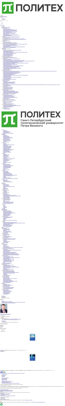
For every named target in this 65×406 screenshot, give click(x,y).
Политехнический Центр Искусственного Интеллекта (10, 64)
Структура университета (6, 185)
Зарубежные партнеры (6, 277)
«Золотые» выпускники (6, 169)
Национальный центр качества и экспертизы (9, 63)
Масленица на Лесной (6, 251)
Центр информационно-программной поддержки (9, 67)
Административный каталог (7, 199)
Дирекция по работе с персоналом (7, 51)
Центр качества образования (7, 76)
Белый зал (4, 245)
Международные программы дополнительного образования (11, 272)
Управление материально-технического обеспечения (10, 57)
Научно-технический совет (6, 231)
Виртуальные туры (5, 189)
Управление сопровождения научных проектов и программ (11, 66)
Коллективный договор (6, 201)
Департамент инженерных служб (7, 95)
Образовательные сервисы (6, 284)
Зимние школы (5, 274)
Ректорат (4, 49)
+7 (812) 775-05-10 (2, 398)
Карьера (4, 152)
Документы (4, 161)
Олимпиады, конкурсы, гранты (7, 213)
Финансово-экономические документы (8, 202)
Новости (4, 204)
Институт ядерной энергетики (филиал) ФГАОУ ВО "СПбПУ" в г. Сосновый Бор (13, 38)
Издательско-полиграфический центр (6, 382)
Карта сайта (23, 373)
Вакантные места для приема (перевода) (8, 223)
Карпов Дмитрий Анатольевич (5, 314)
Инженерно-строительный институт (8, 29)
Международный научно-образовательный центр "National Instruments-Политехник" (14, 46)
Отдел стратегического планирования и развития (9, 53)
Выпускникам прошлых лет (6, 164)
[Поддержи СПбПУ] (1, 405)
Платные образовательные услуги (7, 137)
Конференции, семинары (6, 234)
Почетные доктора (5, 188)
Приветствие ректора (6, 184)
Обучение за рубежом (6, 150)
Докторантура (5, 157)
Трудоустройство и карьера (6, 293)
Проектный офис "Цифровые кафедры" (8, 74)
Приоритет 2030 (2, 25)
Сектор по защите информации (7, 102)
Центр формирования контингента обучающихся (9, 79)
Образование (3, 208)
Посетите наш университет (6, 282)
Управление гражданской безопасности (8, 103)
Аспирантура (5, 218)
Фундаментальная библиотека (7, 162)
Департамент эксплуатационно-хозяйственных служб (10, 97)
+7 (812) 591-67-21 (4, 321)
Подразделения (4, 19)
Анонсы (4, 205)
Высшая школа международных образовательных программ (11, 37)
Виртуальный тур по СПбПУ (7, 140)
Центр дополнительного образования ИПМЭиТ (9, 44)
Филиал (4, 219)
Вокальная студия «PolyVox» (7, 259)
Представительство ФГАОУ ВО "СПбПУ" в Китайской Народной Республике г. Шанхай (14, 39)
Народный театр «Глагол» (6, 256)
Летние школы (5, 273)
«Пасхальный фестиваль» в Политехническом (9, 252)
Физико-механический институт (7, 35)
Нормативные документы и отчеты (7, 285)
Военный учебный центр (6, 40)
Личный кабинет (5, 145)
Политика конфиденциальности (4, 389)
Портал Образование (4, 209)
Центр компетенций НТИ (6, 194)
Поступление (5, 135)
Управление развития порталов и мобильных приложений (10, 92)
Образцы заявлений (5, 242)
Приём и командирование (6, 267)
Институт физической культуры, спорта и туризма (9, 32)
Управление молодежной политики (7, 55)
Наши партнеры (5, 180)
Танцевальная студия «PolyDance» (7, 261)
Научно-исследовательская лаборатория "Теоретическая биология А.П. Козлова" (13, 60)
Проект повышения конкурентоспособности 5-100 (9, 195)
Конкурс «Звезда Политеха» (7, 250)
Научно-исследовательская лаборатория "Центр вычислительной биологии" (13, 61)
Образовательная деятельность (7, 210)
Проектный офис (5, 81)
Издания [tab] (3, 330)
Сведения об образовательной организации (8, 186)
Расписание (4, 143)
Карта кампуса (4, 27)
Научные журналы (5, 232)
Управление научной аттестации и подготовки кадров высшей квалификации (13, 65)
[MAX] (0, 372)
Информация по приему (6, 136)
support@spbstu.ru (2, 397)
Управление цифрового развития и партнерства (9, 93)
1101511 (1, 327)
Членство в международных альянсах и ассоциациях (10, 278)
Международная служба (6, 80)
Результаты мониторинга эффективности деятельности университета (11, 383)
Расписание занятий (6, 155)
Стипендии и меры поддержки (7, 146)
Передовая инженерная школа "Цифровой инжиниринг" (10, 34)
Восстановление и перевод (6, 224)
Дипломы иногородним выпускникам (8, 165)
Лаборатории (5, 230)
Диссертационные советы (6, 241)
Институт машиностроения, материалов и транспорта (10, 31)
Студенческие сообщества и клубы (7, 288)
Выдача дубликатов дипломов (7, 166)
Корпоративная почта (6, 132)
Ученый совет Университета (14, 319)
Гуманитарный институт (6, 28)
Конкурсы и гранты (4, 379)
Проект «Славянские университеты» (8, 280)
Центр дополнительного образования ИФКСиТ (9, 47)
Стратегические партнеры (6, 197)
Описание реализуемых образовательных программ (10, 222)
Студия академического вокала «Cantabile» (8, 260)
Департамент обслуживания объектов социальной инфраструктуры (12, 105)
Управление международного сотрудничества (9, 83)
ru (0, 21)
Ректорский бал (5, 249)
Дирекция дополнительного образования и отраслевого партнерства (12, 72)
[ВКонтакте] (1, 372)
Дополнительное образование (7, 147)
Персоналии (3, 297)
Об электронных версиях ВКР (7, 226)
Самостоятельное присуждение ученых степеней (9, 238)
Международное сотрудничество (6, 263)
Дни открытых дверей (6, 138)
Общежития (4, 141)
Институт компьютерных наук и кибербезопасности (10, 30)
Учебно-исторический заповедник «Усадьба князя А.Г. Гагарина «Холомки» (13, 247)
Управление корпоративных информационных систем (10, 91)
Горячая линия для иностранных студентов (8, 144)
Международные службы (6, 265)
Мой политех (5, 130)
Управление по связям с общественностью (8, 99)
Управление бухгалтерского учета (7, 88)
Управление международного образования (8, 82)
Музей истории (5, 244)
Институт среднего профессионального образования (10, 42)
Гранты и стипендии (6, 275)
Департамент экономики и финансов (8, 87)
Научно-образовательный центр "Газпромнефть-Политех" (10, 62)
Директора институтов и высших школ (7, 301)
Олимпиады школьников (6, 139)
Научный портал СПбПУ (5, 227)
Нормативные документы (6, 214)
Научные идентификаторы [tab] (4, 323)
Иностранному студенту (6, 148)
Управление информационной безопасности (9, 90)
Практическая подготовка (6, 151)
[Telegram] (2, 372)
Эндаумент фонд (5, 168)
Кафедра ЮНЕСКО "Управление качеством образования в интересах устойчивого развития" (15, 52)
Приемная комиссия (4, 374)
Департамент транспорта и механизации (8, 96)
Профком (4, 176)
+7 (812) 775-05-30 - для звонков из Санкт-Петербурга (5, 394)
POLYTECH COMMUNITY (6, 167)
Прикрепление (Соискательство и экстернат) (9, 239)
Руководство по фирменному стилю (8, 175)
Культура (3, 243)
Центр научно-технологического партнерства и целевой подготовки (12, 68)
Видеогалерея (5, 207)
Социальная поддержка (6, 292)
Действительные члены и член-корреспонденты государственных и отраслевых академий (13, 302)
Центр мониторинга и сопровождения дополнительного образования (12, 77)
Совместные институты (6, 215)
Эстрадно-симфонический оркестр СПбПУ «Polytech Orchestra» (11, 257)
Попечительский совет (6, 108)
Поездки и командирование (6, 290)
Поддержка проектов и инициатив (7, 291)
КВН (4, 262)
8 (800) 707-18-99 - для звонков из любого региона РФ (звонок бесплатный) (7, 395)
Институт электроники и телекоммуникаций (9, 33)
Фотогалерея (5, 206)
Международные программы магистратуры (8, 271)
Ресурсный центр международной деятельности (9, 266)
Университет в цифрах (6, 196)
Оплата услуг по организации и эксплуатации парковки (10, 178)
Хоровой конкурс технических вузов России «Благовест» (10, 253)
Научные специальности (6, 160)
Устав (4, 200)
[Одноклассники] (3, 372)
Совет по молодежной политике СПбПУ (8, 287)
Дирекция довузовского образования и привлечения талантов (11, 71)
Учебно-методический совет (7, 217)
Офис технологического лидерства (7, 54)
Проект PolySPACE (5, 269)
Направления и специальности (7, 211)
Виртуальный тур (8, 27)
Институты (3, 18)
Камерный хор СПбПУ (6, 258)
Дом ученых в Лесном (6, 246)
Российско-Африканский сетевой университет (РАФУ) (10, 281)
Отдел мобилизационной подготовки (8, 101)
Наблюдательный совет (6, 190)
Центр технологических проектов (7, 69)
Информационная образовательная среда (8, 149)
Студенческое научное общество (7, 236)
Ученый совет (5, 191)
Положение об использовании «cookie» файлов (6, 390)
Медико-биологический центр (7, 59)
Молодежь (3, 283)
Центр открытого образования (7, 78)
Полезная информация (3, 373)
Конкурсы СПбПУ (5, 237)
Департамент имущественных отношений (8, 94)
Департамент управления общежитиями (8, 106)
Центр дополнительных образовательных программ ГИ (10, 45)
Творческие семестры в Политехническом (8, 248)
